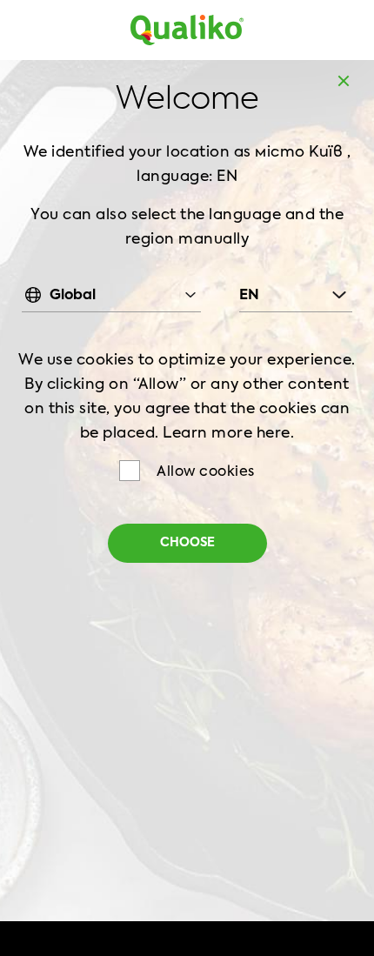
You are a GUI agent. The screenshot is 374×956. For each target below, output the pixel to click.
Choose (187, 543)
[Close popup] (343, 80)
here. (276, 433)
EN (249, 296)
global (73, 296)
